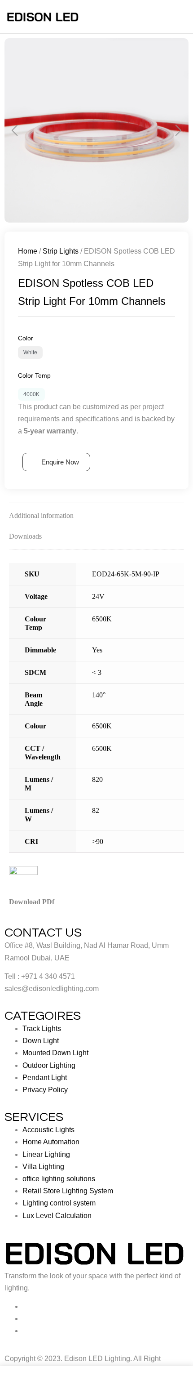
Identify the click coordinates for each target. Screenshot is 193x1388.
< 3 (96, 672)
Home (27, 251)
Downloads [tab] (25, 536)
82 (95, 810)
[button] (14, 130)
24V (98, 596)
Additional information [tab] (41, 515)
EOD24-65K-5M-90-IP (125, 574)
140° (98, 695)
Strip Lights (61, 251)
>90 (97, 841)
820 (97, 779)
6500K (102, 619)
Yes (97, 650)
